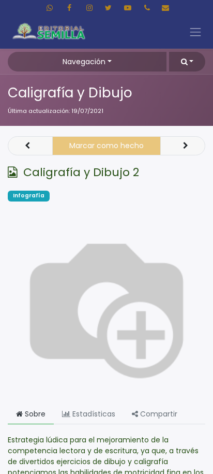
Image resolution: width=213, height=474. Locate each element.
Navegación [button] (84, 61)
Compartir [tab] (157, 414)
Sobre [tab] (34, 414)
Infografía (28, 195)
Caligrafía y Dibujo (70, 92)
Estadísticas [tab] (92, 414)
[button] (187, 61)
